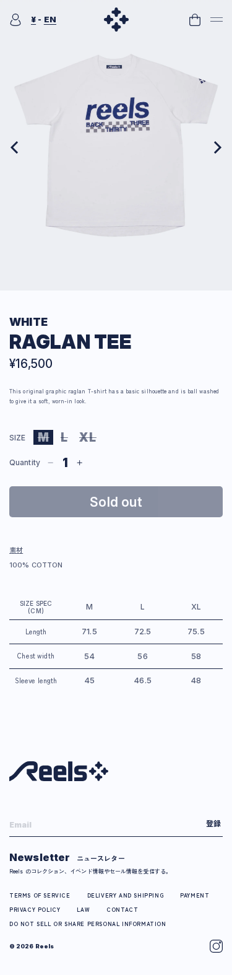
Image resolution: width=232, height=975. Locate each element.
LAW (83, 910)
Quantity (24, 462)
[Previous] (15, 147)
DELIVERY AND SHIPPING (125, 895)
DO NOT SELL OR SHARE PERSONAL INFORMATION (87, 924)
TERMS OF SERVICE (40, 895)
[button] (216, 20)
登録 (213, 823)
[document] (116, 147)
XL (90, 437)
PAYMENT (194, 895)
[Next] (216, 147)
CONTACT (122, 910)
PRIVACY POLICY (34, 910)
